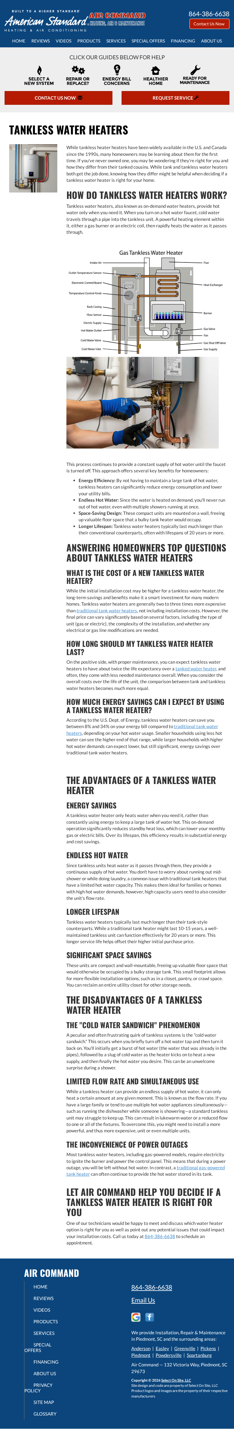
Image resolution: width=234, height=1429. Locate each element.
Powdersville (169, 1355)
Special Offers (148, 40)
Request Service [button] (173, 98)
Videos (63, 40)
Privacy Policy (38, 1387)
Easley (162, 1348)
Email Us (143, 1300)
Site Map (44, 1402)
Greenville (184, 1348)
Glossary (45, 1413)
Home (18, 40)
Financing (183, 40)
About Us (211, 40)
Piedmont (141, 1355)
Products (88, 40)
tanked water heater (196, 668)
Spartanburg (199, 1355)
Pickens (208, 1348)
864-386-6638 (160, 1236)
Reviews (40, 40)
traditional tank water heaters (106, 610)
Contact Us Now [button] (209, 23)
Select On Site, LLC (176, 1380)
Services (116, 40)
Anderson (141, 1348)
